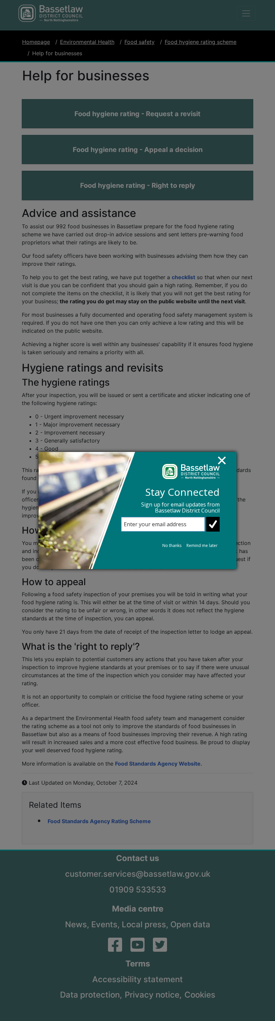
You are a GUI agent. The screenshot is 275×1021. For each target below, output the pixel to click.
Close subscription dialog (225, 463)
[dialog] (137, 510)
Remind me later (202, 545)
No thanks (171, 545)
